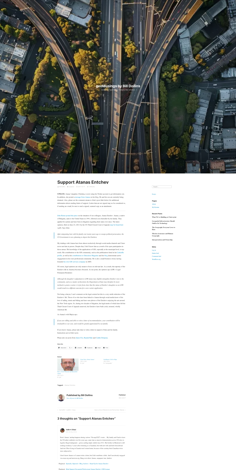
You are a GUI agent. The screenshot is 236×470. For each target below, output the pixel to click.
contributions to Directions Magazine (85, 255)
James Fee (79, 338)
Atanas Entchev (70, 385)
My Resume (155, 207)
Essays (154, 194)
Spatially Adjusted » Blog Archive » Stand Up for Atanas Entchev (87, 464)
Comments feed (156, 256)
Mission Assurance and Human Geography (162, 234)
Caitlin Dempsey (102, 338)
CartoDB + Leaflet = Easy (67, 410)
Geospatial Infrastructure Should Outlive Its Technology (163, 222)
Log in (154, 250)
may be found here (116, 225)
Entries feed (155, 253)
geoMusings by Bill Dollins (118, 86)
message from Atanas (82, 197)
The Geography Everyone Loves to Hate (163, 228)
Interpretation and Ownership (162, 240)
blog (106, 255)
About (154, 204)
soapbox (71, 186)
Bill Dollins (62, 186)
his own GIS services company (74, 261)
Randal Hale (88, 338)
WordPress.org (156, 259)
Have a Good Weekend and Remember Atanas (109, 410)
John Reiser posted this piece (67, 215)
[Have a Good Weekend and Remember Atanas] (68, 365)
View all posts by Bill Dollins (75, 398)
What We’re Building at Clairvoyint (164, 217)
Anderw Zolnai (71, 429)
